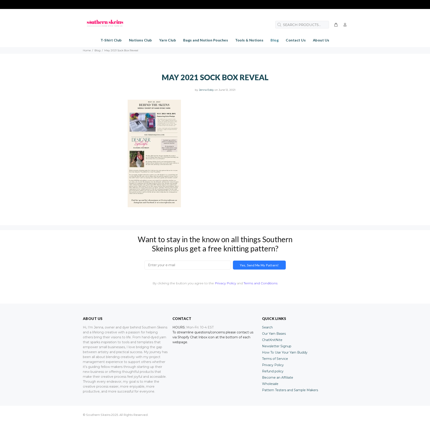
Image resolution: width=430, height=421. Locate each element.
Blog (98, 50)
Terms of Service (275, 359)
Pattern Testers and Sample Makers (290, 390)
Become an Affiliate (277, 378)
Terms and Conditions (260, 283)
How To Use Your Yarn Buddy (284, 352)
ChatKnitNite (272, 340)
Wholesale (270, 384)
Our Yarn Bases (274, 334)
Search (267, 327)
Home (87, 50)
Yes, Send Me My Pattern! (259, 265)
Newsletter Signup (276, 346)
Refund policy (273, 371)
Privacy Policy (225, 283)
